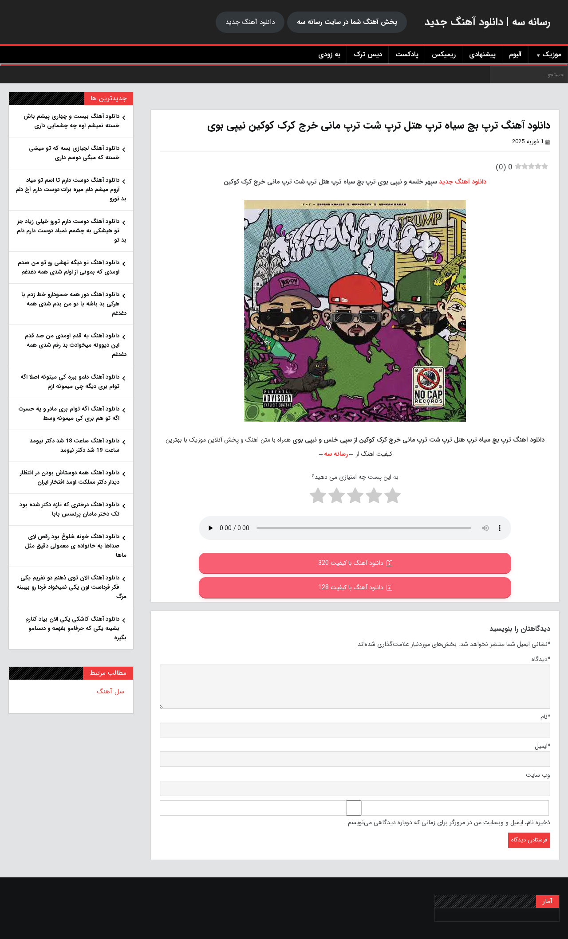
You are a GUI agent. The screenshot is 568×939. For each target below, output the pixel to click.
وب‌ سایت (538, 775)
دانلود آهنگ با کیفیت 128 (350, 587)
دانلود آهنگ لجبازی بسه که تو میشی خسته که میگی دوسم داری (74, 153)
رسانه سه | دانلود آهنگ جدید (487, 22)
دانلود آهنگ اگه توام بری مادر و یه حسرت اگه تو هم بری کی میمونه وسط (69, 413)
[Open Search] (284, 64)
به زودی (329, 54)
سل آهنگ (110, 691)
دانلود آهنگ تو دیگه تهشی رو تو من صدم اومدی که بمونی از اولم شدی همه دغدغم (68, 267)
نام (545, 717)
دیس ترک (368, 54)
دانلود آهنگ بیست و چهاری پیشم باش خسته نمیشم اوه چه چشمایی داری (71, 121)
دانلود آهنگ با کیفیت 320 (350, 563)
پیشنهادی (482, 54)
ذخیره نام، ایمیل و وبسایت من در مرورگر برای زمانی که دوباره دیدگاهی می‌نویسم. (448, 822)
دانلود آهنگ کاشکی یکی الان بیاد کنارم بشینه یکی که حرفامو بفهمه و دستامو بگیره (75, 628)
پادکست (406, 54)
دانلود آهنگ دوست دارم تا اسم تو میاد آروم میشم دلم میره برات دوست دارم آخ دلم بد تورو (71, 189)
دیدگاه (541, 659)
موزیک (551, 54)
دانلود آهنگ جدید (250, 22)
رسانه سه (336, 454)
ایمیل (542, 746)
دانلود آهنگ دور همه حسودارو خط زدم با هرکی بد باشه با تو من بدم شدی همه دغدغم (73, 304)
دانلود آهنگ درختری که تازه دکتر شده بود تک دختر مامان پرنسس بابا (69, 509)
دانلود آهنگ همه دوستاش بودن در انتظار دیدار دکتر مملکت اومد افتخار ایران (69, 477)
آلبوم (515, 54)
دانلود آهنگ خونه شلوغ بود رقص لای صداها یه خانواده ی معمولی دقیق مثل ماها (75, 546)
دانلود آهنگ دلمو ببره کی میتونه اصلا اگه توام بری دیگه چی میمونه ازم (69, 381)
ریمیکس (444, 54)
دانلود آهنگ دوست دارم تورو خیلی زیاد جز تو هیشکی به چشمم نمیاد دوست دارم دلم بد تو (71, 231)
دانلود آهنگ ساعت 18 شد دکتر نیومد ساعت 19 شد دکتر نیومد (74, 445)
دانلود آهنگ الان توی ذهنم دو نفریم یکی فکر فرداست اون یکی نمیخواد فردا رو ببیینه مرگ (71, 587)
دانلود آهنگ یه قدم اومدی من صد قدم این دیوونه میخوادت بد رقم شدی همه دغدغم (75, 345)
